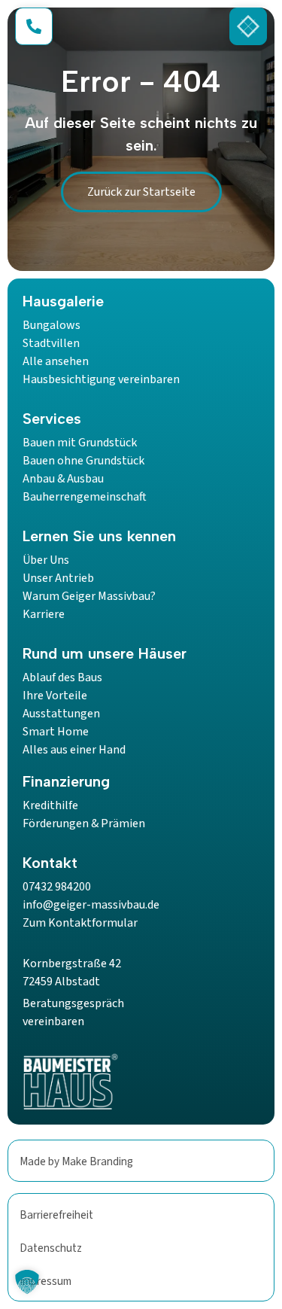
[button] (27, 1282)
